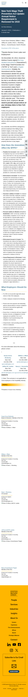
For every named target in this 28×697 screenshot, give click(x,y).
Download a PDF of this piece (10, 48)
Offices (14, 630)
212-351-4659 (4, 461)
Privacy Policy (15, 688)
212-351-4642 (4, 499)
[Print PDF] (26, 151)
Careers (14, 622)
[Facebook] (19, 645)
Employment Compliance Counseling (9, 421)
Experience (14, 625)
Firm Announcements (14, 627)
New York (3, 422)
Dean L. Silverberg (6, 492)
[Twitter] (16, 651)
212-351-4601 (4, 537)
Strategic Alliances (14, 635)
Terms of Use (21, 688)
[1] (18, 282)
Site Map (4, 688)
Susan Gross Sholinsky (7, 416)
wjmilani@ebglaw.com (6, 463)
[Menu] (26, 3)
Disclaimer (9, 688)
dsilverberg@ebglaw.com (7, 501)
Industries (14, 609)
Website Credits (14, 689)
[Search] (22, 2)
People (14, 600)
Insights (14, 613)
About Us (14, 618)
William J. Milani (5, 454)
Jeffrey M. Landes (7, 366)
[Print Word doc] (26, 155)
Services (14, 604)
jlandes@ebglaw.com (8, 372)
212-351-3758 (4, 575)
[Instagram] (11, 651)
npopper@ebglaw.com (6, 577)
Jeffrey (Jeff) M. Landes (7, 530)
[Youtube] (14, 646)
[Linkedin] (9, 645)
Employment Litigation (6, 496)
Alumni (14, 633)
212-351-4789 (4, 423)
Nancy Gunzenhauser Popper (9, 568)
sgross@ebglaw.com (8, 364)
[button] (26, 141)
